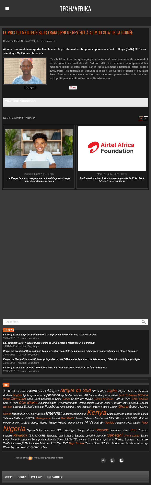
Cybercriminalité (67, 402)
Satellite (79, 435)
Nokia (39, 430)
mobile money (11, 422)
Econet (144, 403)
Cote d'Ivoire (122, 398)
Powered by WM (54, 458)
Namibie (109, 422)
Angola (17, 395)
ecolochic (22, 477)
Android (7, 395)
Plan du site (21, 458)
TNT (65, 443)
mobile (132, 418)
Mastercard (101, 418)
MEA (112, 418)
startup (110, 439)
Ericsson (18, 406)
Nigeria (14, 429)
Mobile (143, 418)
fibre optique (67, 406)
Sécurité (101, 435)
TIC (53, 443)
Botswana (131, 395)
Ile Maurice (38, 413)
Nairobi (98, 422)
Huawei (17, 413)
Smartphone (24, 439)
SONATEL (72, 439)
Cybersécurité (86, 402)
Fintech (96, 407)
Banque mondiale (108, 395)
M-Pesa (18, 418)
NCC (129, 422)
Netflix (137, 422)
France (105, 407)
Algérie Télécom (127, 391)
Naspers (120, 422)
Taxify (6, 443)
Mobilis (62, 422)
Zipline (43, 447)
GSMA (144, 406)
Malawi (56, 418)
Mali (63, 418)
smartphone (10, 439)
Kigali (110, 414)
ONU (59, 430)
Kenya (96, 412)
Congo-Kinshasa (104, 398)
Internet (54, 413)
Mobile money (29, 422)
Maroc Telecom (85, 418)
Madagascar (43, 418)
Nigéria (31, 430)
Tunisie (79, 443)
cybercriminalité (47, 402)
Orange (69, 430)
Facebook (52, 406)
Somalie (51, 439)
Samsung (51, 435)
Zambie (20, 447)
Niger (145, 422)
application (36, 395)
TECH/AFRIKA (75, 8)
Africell (42, 391)
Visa (108, 443)
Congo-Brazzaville (82, 398)
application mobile (71, 395)
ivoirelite (8, 477)
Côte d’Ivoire (28, 402)
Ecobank (134, 403)
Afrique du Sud (75, 390)
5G (14, 391)
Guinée (7, 413)
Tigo (59, 443)
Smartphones (39, 439)
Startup (119, 439)
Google (134, 406)
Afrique (53, 391)
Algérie (112, 391)
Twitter (89, 443)
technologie (17, 443)
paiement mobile (119, 430)
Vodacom (118, 443)
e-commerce (120, 402)
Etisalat (39, 406)
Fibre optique (83, 407)
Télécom (44, 443)
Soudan (83, 439)
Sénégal (114, 435)
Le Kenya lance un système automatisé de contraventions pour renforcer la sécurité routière (55, 367)
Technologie (32, 443)
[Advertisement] (31, 254)
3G (4, 391)
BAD (85, 395)
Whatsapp (142, 443)
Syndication (38, 458)
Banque (93, 395)
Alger (103, 391)
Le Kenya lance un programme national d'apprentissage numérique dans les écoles (39, 180)
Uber (97, 443)
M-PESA (29, 418)
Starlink (92, 439)
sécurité (90, 435)
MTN (89, 422)
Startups (129, 439)
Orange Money (85, 430)
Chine (58, 398)
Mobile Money (48, 422)
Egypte (7, 406)
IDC (28, 413)
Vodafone (130, 443)
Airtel (95, 391)
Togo (71, 443)
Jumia (82, 413)
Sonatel (61, 439)
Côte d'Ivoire (140, 398)
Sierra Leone (131, 435)
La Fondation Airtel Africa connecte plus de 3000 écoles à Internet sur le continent (112, 180)
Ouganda (102, 430)
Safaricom (37, 435)
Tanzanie (141, 439)
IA (23, 413)
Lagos (128, 413)
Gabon (113, 406)
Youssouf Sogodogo (20, 101)
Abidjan (32, 391)
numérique (49, 430)
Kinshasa (119, 414)
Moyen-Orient (75, 422)
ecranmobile (36, 477)
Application (52, 395)
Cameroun (18, 399)
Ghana (123, 406)
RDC (133, 430)
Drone (107, 402)
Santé (69, 435)
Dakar (99, 402)
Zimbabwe (32, 447)
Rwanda (20, 435)
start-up (101, 439)
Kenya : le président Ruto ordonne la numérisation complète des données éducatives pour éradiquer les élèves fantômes (70, 351)
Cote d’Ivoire (10, 403)
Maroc (70, 418)
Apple (26, 395)
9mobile (21, 391)
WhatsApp (9, 447)
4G (9, 391)
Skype (144, 435)
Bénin (122, 395)
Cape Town (33, 399)
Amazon (143, 391)
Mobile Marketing (54, 477)
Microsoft (121, 418)
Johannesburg (71, 413)
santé (62, 435)
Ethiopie (29, 406)
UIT (103, 443)
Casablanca (47, 399)
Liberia (136, 413)
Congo (66, 398)
